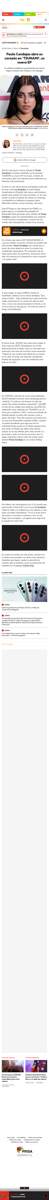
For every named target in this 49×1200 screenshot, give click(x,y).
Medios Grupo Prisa (24, 1155)
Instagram (11, 1095)
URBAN (39, 14)
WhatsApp (27, 135)
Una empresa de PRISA (24, 1149)
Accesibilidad (21, 1137)
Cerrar (45, 34)
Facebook (17, 135)
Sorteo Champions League (31, 42)
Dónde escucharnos (31, 1142)
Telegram (32, 135)
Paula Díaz (17, 141)
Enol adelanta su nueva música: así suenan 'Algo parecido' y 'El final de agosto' (21, 634)
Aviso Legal (11, 1137)
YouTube (20, 1095)
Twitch (33, 1095)
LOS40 (5, 14)
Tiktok (15, 1095)
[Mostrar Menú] (3, 19)
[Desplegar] (24, 1188)
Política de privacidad (35, 1137)
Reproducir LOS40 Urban (44, 231)
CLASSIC (17, 14)
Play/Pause (24, 276)
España (4, 28)
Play (46, 1195)
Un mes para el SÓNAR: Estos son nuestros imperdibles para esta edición (11, 1078)
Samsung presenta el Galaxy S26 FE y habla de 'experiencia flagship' (20, 608)
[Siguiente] (45, 42)
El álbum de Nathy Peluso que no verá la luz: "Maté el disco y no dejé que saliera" (36, 1077)
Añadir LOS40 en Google (26, 160)
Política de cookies (15, 1140)
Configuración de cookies (32, 1140)
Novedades (25, 48)
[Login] (46, 20)
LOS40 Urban (7, 48)
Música (16, 48)
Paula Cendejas (7, 644)
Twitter (22, 135)
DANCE (28, 14)
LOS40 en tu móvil (17, 1142)
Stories (38, 1095)
